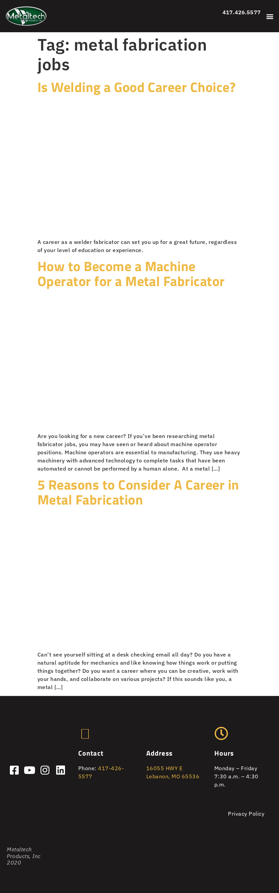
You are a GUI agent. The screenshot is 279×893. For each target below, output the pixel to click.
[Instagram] (45, 770)
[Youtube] (29, 770)
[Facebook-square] (14, 770)
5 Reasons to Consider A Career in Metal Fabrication (138, 492)
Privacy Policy (246, 813)
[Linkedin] (60, 770)
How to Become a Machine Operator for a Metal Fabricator (131, 273)
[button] (270, 16)
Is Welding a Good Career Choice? (136, 87)
